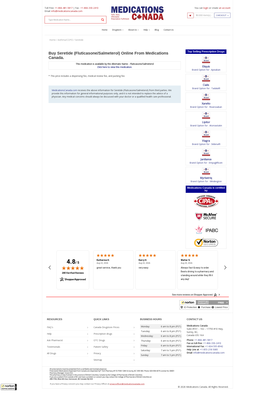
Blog (157, 29)
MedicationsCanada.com (64, 90)
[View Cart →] (190, 15)
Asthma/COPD (65, 39)
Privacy (97, 353)
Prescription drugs (103, 333)
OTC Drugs (99, 340)
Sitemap (98, 359)
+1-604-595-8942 (214, 346)
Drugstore (117, 29)
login (205, 7)
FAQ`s (50, 327)
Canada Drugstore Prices (106, 327)
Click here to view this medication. (114, 67)
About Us (132, 29)
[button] (9, 387)
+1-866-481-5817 (64, 7)
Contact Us (168, 29)
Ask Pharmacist (55, 340)
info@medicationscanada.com (66, 11)
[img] (73, 268)
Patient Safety (101, 346)
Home (104, 29)
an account (224, 7)
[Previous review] (49, 268)
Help (146, 29)
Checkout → (222, 15)
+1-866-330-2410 (89, 7)
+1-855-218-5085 (209, 349)
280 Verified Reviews (73, 272)
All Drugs (51, 353)
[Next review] (225, 268)
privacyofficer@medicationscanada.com (127, 384)
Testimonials (53, 346)
